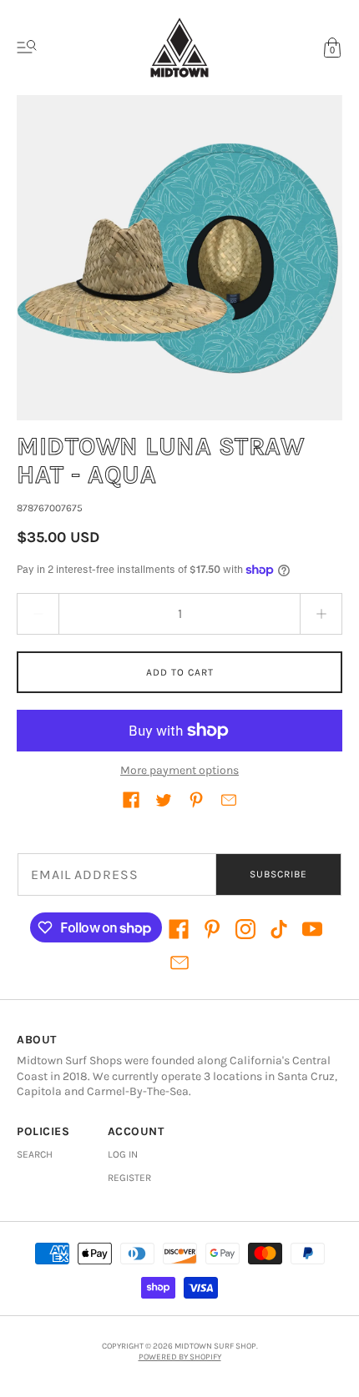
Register (129, 1177)
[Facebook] (179, 929)
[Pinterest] (212, 929)
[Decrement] (37, 614)
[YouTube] (312, 929)
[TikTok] (279, 929)
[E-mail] (179, 962)
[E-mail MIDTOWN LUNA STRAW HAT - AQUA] (228, 799)
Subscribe (278, 874)
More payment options (179, 770)
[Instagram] (245, 929)
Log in (123, 1154)
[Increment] (321, 614)
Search (35, 1154)
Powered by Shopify (180, 1357)
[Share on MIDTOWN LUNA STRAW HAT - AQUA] (131, 799)
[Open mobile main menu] (27, 48)
